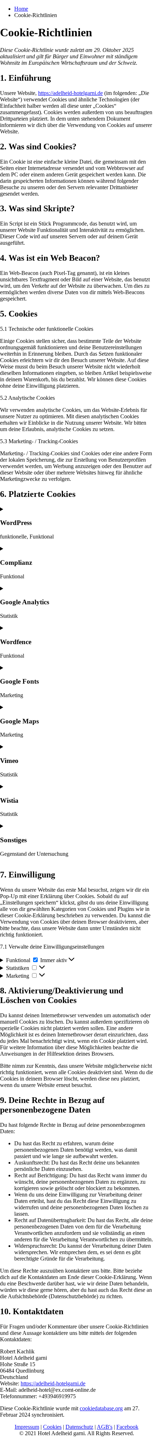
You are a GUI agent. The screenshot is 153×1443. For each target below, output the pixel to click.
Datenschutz (79, 1427)
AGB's (104, 1427)
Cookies (52, 1427)
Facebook (127, 1427)
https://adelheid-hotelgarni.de (70, 93)
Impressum (27, 1427)
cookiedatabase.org (101, 1408)
